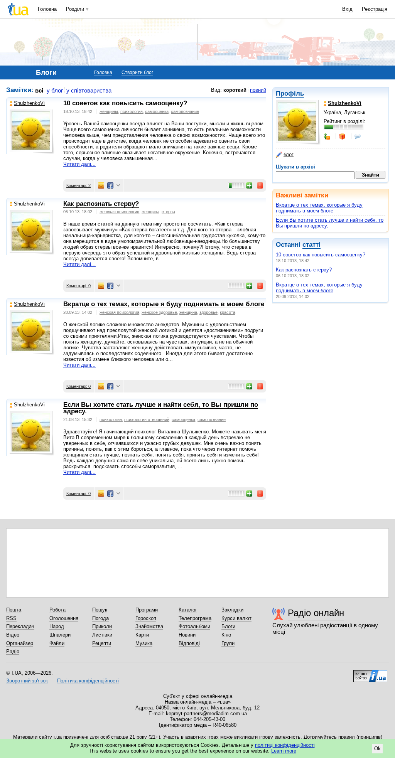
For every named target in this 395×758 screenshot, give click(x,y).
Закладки (232, 610)
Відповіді (189, 643)
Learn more (283, 751)
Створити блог (137, 72)
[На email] (101, 185)
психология (131, 111)
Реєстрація (374, 9)
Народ (56, 626)
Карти (142, 635)
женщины (109, 111)
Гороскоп (145, 618)
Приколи (102, 626)
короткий (234, 90)
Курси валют (236, 618)
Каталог (188, 610)
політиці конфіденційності (285, 745)
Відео (12, 635)
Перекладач (20, 626)
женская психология (119, 211)
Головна (47, 9)
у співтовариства (88, 90)
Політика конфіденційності (88, 681)
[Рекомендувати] (249, 185)
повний (258, 90)
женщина (150, 211)
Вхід (347, 9)
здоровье (208, 312)
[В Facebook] (110, 185)
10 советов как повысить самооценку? (320, 255)
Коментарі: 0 (78, 285)
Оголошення (63, 618)
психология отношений (146, 419)
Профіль (290, 93)
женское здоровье (159, 312)
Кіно (226, 635)
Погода (100, 618)
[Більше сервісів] (118, 185)
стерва (168, 211)
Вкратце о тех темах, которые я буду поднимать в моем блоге (319, 208)
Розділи (75, 9)
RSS (11, 618)
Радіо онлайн (316, 613)
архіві (307, 167)
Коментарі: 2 (78, 185)
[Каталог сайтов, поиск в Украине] (370, 673)
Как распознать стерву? (304, 270)
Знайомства (149, 626)
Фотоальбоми (194, 626)
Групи (228, 643)
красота (227, 312)
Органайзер (19, 643)
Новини (187, 635)
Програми (146, 610)
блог (289, 154)
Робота (57, 610)
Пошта (13, 610)
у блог (55, 90)
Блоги (228, 626)
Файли (56, 643)
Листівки (102, 635)
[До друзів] (327, 136)
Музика (143, 643)
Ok (377, 748)
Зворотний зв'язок (27, 681)
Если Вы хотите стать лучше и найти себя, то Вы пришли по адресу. (160, 408)
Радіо (12, 651)
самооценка (157, 111)
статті (311, 244)
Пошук (99, 610)
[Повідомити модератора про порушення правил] (260, 185)
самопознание (185, 111)
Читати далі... (79, 164)
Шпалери (60, 635)
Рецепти (101, 643)
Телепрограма (195, 618)
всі (39, 90)
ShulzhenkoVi (29, 103)
